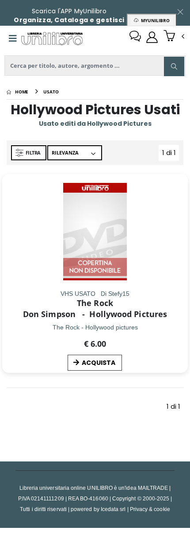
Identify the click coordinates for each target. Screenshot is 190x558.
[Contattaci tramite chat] (135, 37)
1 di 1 (170, 154)
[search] (174, 66)
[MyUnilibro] (152, 37)
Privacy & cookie (150, 509)
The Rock (95, 303)
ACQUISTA (98, 362)
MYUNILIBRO (154, 20)
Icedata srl (113, 509)
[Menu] (13, 38)
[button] (173, 36)
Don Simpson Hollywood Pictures (95, 314)
